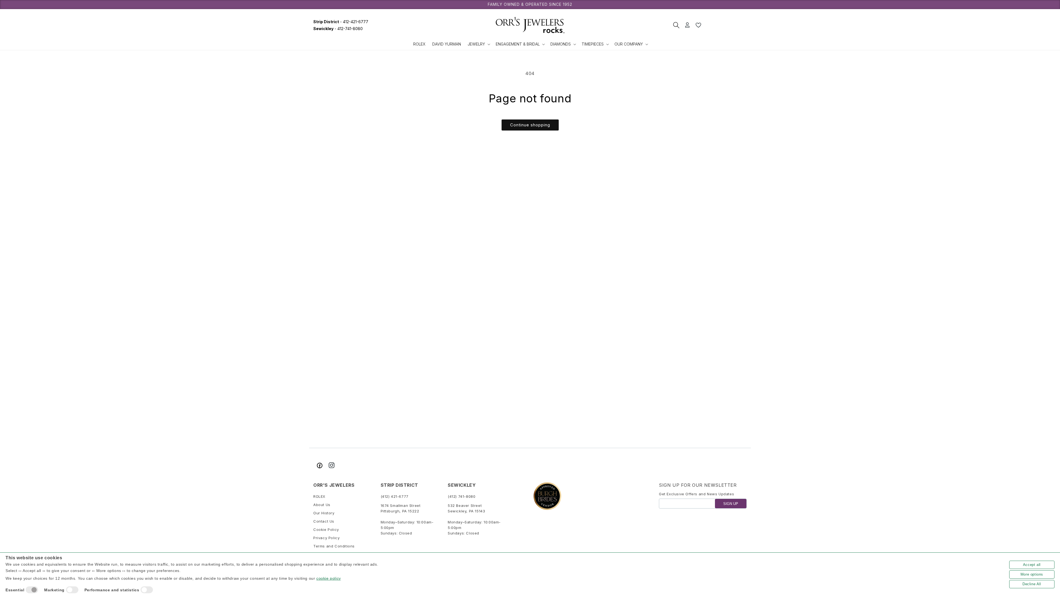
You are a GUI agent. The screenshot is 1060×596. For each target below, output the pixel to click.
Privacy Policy (326, 538)
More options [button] (1032, 574)
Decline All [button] (1031, 584)
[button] (478, 44)
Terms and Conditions (334, 546)
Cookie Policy (326, 529)
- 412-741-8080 (338, 28)
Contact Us (323, 521)
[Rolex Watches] (726, 25)
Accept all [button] (1032, 565)
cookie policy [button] (328, 578)
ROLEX (319, 496)
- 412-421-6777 (340, 21)
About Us (321, 504)
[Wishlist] (698, 25)
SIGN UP (730, 504)
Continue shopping (530, 124)
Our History (324, 513)
